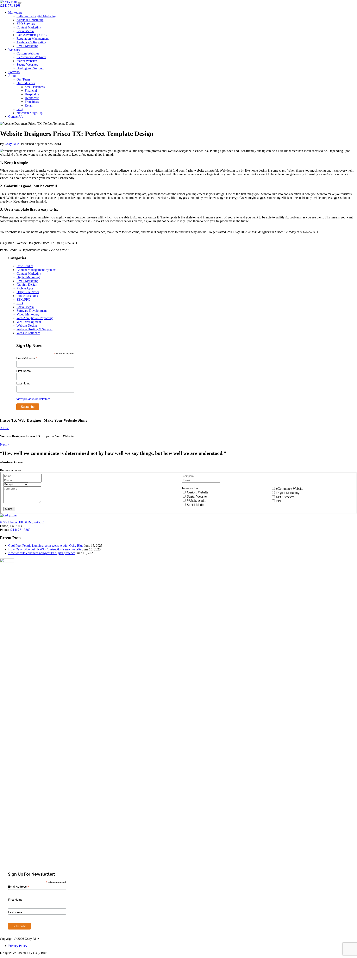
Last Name (23, 383)
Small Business (35, 87)
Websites (14, 49)
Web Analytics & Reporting (35, 318)
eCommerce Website (289, 488)
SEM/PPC (23, 299)
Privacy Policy (17, 945)
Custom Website (197, 492)
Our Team (23, 79)
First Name (23, 370)
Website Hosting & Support (34, 329)
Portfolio (14, 72)
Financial (31, 90)
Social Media (25, 31)
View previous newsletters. (33, 399)
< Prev (4, 428)
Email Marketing (27, 46)
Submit (9, 508)
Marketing (15, 12)
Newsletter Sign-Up (30, 113)
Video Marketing (28, 314)
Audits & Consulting (30, 20)
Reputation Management (33, 38)
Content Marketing (29, 27)
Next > (4, 444)
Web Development (29, 322)
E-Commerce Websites (31, 57)
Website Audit (195, 500)
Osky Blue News (28, 292)
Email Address (26, 358)
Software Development (32, 310)
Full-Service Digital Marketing (36, 16)
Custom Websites (28, 53)
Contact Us (15, 116)
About (12, 75)
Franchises (32, 101)
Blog (20, 109)
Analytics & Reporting (31, 42)
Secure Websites (27, 64)
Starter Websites (27, 61)
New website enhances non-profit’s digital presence (41, 553)
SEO (20, 303)
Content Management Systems (36, 270)
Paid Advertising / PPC (32, 35)
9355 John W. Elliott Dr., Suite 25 (22, 522)
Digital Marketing (28, 277)
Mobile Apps (25, 288)
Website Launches (28, 333)
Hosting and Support (30, 68)
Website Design (27, 325)
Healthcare (32, 98)
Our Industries (26, 83)
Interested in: (190, 488)
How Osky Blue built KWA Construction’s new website (44, 549)
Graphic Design (27, 284)
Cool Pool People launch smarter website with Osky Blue (45, 545)
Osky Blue (12, 144)
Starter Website (196, 496)
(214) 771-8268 (10, 5)
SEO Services (26, 23)
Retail (28, 105)
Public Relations (27, 296)
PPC (278, 501)
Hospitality (32, 94)
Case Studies (25, 266)
